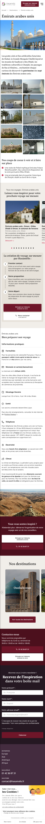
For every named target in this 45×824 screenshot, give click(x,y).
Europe (5, 754)
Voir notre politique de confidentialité (25, 723)
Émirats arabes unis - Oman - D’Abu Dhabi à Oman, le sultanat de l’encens (21, 227)
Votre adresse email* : (11, 710)
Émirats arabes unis (12, 231)
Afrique (5, 763)
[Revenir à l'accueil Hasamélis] (8, 4)
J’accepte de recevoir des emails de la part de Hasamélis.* (20, 722)
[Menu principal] (42, 4)
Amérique (6, 760)
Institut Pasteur (10, 414)
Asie (3, 757)
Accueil (4, 10)
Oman (23, 231)
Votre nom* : (7, 699)
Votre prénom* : (8, 688)
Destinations (14, 10)
